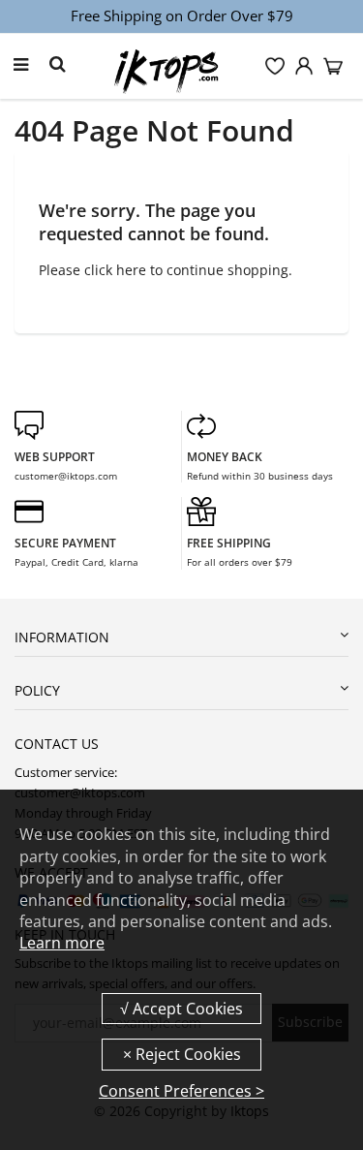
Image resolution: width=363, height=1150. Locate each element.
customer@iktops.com (66, 475)
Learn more (62, 942)
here (131, 270)
